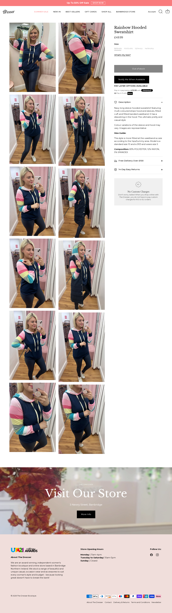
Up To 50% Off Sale (78, 3)
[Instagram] (157, 554)
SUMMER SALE (41, 12)
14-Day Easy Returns (129, 169)
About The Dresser (95, 602)
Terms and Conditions (140, 602)
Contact (108, 602)
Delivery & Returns (121, 602)
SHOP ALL (106, 12)
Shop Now (98, 3)
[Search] (161, 12)
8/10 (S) (118, 48)
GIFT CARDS (91, 12)
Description (124, 102)
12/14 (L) (139, 48)
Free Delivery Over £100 (131, 160)
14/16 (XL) (149, 48)
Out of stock (138, 68)
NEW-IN (57, 12)
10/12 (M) (128, 48)
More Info (86, 514)
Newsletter (156, 602)
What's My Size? (122, 55)
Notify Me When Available (131, 79)
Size (116, 44)
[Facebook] (151, 554)
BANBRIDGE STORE (125, 12)
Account (152, 12)
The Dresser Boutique (26, 596)
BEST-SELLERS (73, 12)
